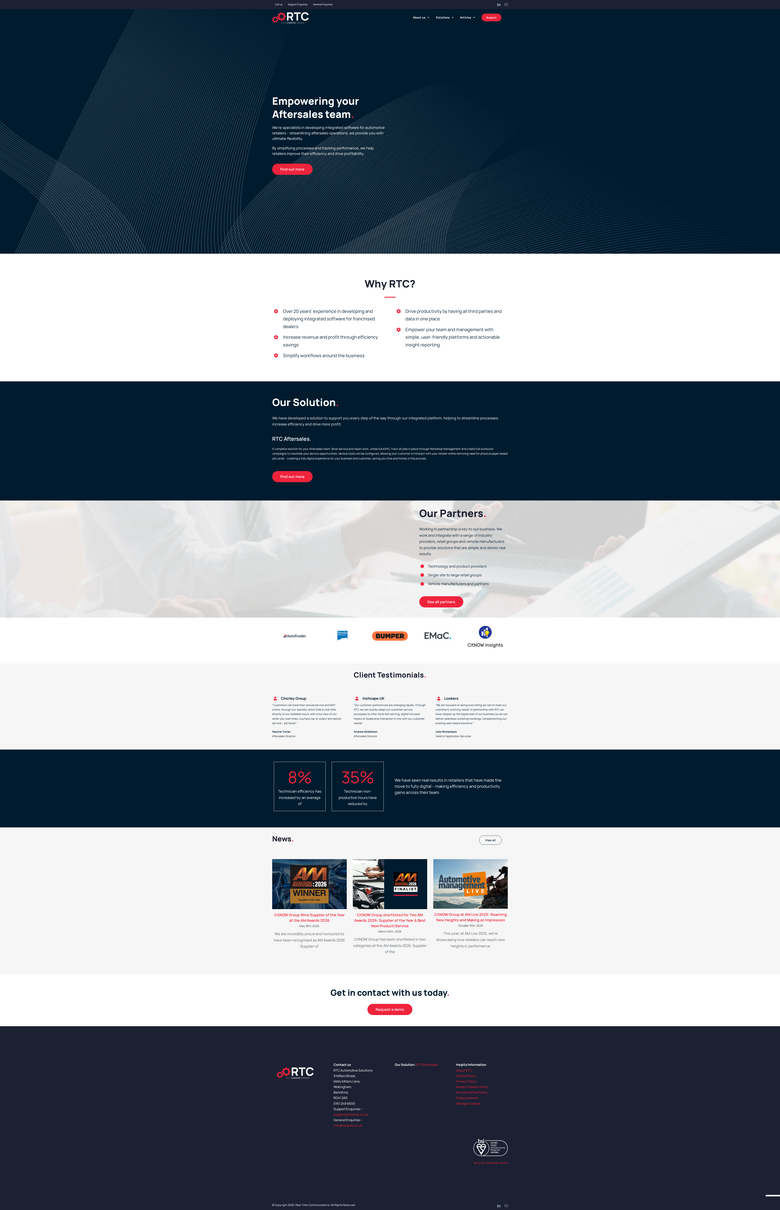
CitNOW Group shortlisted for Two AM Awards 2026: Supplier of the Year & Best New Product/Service (390, 920)
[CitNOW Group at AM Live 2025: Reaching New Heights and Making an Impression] (470, 884)
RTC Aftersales (427, 1064)
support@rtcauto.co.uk (351, 1114)
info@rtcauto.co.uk (348, 1125)
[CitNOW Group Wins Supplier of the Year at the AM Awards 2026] (309, 884)
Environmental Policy (472, 1092)
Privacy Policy (466, 1081)
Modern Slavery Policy (472, 1087)
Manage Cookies (468, 1103)
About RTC (464, 1070)
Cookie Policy (466, 1076)
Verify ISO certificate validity (490, 1163)
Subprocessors (467, 1098)
